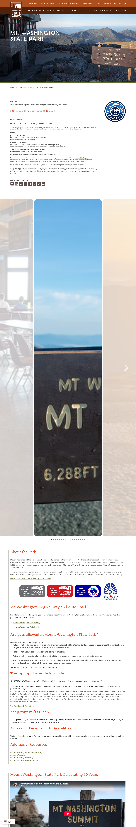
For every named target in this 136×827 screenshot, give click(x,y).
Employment (33, 3)
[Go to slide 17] (82, 539)
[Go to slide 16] (80, 539)
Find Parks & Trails (25, 88)
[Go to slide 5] (59, 539)
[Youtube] (125, 3)
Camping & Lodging (56, 10)
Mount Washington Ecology (22, 757)
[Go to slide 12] (72, 539)
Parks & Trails (34, 10)
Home (12, 88)
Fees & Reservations (98, 10)
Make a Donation (87, 3)
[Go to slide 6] (61, 539)
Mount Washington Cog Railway (26, 622)
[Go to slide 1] (51, 539)
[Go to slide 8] (65, 539)
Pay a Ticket (74, 3)
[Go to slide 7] (63, 539)
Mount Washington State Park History (26, 752)
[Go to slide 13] (74, 539)
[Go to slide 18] (84, 539)
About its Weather (18, 755)
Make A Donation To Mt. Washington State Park (30, 579)
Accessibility (23, 736)
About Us (118, 10)
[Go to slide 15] (78, 539)
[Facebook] (115, 3)
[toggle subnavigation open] (43, 10)
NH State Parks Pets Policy (28, 667)
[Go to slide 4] (57, 539)
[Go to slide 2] (53, 539)
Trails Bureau (62, 3)
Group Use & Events (47, 3)
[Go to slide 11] (70, 539)
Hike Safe (68, 160)
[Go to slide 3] (55, 539)
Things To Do (77, 10)
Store (99, 3)
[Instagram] (120, 3)
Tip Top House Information (22, 706)
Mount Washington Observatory (24, 760)
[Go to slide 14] (76, 539)
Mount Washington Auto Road (26, 627)
